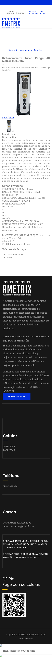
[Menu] (48, 22)
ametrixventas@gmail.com (36, 13)
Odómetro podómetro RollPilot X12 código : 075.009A (14, 37)
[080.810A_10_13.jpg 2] (26, 126)
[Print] (26, 65)
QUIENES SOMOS (16, 396)
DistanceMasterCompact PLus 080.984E (14, 43)
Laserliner (8, 117)
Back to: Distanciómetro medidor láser (26, 50)
